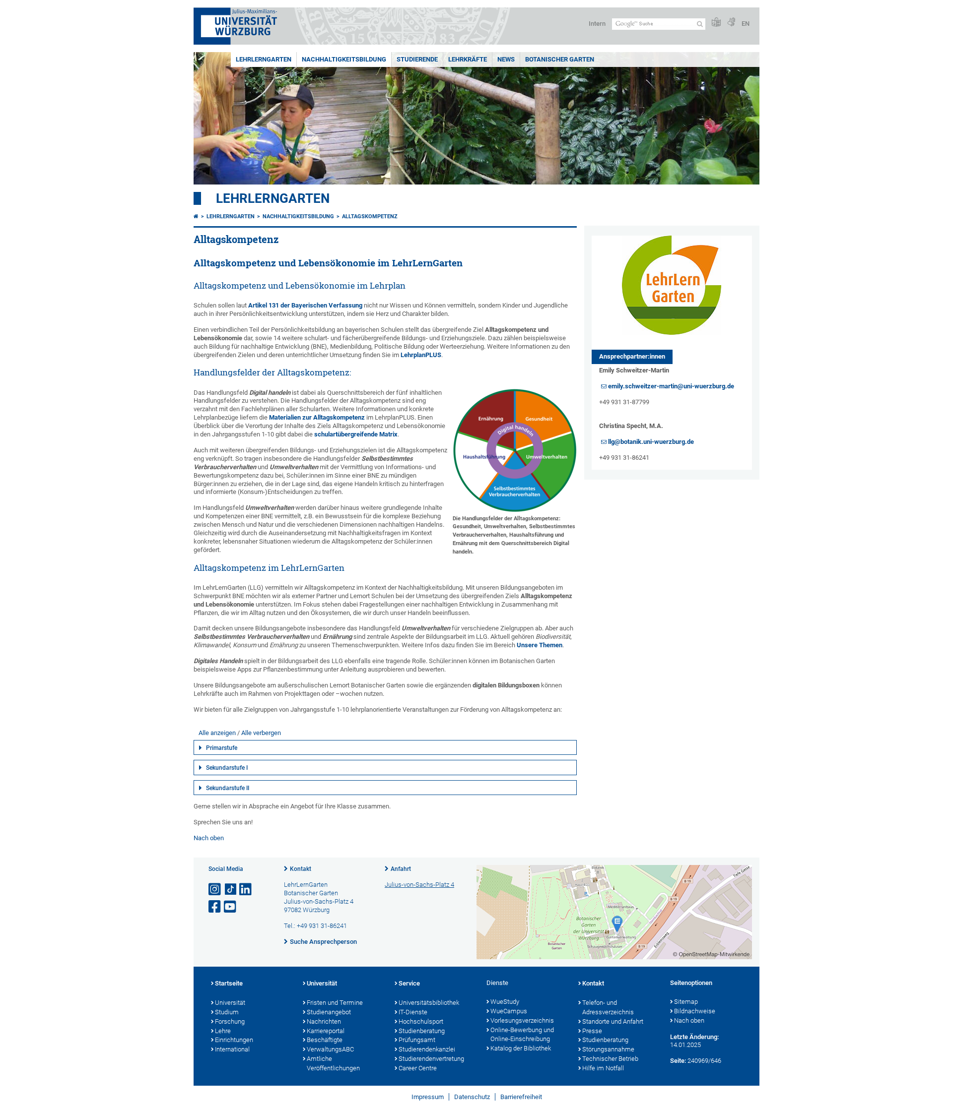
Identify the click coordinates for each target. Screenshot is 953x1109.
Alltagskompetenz (370, 216)
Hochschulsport (421, 1021)
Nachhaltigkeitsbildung (344, 59)
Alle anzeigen (217, 733)
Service (409, 983)
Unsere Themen (539, 645)
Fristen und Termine (335, 1002)
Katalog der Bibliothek (520, 1048)
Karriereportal (325, 1031)
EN (745, 23)
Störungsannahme (608, 1049)
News (506, 59)
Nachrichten (324, 1021)
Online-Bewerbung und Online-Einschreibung (522, 1034)
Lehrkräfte (467, 59)
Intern (597, 23)
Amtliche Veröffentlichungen (333, 1063)
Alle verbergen (261, 733)
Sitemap (686, 1001)
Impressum (427, 1097)
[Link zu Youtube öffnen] (231, 907)
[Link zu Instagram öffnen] (215, 889)
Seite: (678, 1060)
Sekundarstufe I (227, 767)
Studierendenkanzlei (427, 1049)
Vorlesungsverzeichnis (522, 1020)
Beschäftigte (324, 1040)
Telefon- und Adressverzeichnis (608, 1007)
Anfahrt (401, 868)
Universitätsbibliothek (429, 1002)
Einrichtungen (234, 1040)
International (232, 1049)
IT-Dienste (413, 1012)
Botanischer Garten (559, 59)
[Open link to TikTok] (231, 889)
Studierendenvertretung (431, 1058)
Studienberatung (422, 1031)
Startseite (229, 983)
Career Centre (418, 1068)
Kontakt (300, 868)
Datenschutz (472, 1097)
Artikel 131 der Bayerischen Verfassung (305, 305)
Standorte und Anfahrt (612, 1021)
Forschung (230, 1021)
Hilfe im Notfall (603, 1068)
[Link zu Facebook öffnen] (215, 907)
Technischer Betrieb (610, 1058)
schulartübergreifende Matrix (356, 434)
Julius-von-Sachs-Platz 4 (419, 884)
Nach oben (209, 838)
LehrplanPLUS (421, 355)
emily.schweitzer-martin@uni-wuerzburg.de (671, 386)
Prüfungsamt (417, 1040)
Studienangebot (329, 1012)
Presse (592, 1031)
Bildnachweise (694, 1011)
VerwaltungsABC (330, 1049)
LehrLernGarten (263, 59)
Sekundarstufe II (227, 788)
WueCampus (508, 1011)
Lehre (223, 1031)
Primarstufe (221, 747)
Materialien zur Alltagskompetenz (317, 417)
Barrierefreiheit (521, 1097)
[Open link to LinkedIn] (246, 889)
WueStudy (504, 1001)
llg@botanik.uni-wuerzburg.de (651, 441)
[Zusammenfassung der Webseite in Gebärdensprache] (731, 22)
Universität (230, 1002)
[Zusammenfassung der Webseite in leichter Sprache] (716, 22)
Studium (227, 1012)
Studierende (417, 59)
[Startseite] (196, 216)
